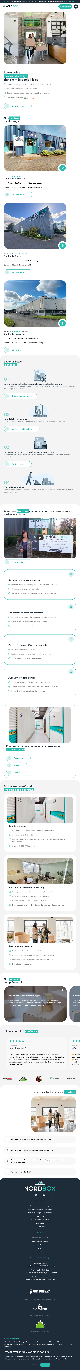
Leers (34, 1344)
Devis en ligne (66, 6)
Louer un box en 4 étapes (40, 1216)
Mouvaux (7, 1347)
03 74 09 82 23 (71, 1)
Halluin (60, 1344)
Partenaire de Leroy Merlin (40, 1331)
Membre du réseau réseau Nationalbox (40, 1299)
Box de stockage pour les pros (40, 1213)
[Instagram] (36, 1195)
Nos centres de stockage (40, 1206)
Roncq (21, 1342)
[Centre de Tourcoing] (35, 303)
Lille (5, 1342)
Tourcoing (13, 1342)
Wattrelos (42, 1344)
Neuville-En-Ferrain (11, 1344)
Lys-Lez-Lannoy (40, 1342)
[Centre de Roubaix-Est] (35, 148)
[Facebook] (29, 1195)
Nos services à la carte (40, 1220)
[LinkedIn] (44, 1195)
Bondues (68, 1344)
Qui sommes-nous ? (40, 1238)
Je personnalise (62, 1359)
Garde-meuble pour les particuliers (40, 1209)
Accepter (45, 1365)
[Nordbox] (10, 6)
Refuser (34, 1365)
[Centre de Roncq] (35, 226)
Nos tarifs (40, 1223)
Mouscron (52, 1344)
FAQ (40, 1245)
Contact (40, 1251)
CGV (40, 1248)
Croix (28, 1344)
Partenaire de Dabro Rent (40, 1315)
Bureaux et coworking (40, 1241)
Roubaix (29, 1342)
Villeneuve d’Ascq (55, 1342)
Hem (22, 1344)
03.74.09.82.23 (51, 1195)
